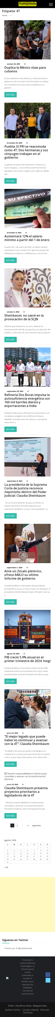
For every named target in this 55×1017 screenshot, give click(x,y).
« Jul (6, 867)
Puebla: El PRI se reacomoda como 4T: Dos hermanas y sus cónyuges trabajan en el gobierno (26, 152)
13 (27, 853)
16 (47, 853)
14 (34, 853)
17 (8, 856)
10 (8, 853)
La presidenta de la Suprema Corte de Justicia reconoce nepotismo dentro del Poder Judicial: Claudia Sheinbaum (25, 490)
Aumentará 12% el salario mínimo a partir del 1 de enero (27, 238)
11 (14, 853)
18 (14, 856)
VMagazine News (40, 1006)
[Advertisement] (27, 904)
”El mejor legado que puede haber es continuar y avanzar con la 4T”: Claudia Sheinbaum (26, 740)
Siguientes (36, 825)
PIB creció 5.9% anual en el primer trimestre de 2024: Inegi (27, 659)
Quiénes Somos (12, 1009)
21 (34, 856)
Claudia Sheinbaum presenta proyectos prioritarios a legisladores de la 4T (26, 791)
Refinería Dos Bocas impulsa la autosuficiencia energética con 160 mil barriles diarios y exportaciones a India (27, 400)
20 (27, 856)
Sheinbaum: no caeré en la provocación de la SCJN (24, 317)
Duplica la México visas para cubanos (25, 69)
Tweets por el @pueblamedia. (18, 948)
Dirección (44, 1009)
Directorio (28, 1012)
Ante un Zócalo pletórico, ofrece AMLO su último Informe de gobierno (23, 574)
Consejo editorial (30, 1009)
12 (21, 853)
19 (21, 856)
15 (41, 853)
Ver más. (10, 94)
